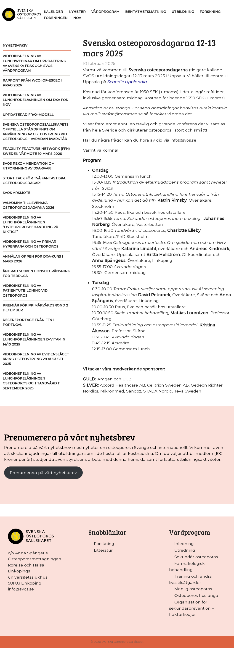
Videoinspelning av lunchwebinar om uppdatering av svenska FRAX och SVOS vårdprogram (34, 63)
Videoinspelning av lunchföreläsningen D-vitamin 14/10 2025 (34, 339)
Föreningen (56, 18)
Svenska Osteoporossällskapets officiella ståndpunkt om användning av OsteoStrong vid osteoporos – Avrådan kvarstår (36, 131)
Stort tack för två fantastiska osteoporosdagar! (34, 180)
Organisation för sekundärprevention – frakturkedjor (191, 608)
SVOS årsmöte (16, 193)
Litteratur (103, 550)
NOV (77, 18)
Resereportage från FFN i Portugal (28, 322)
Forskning (210, 12)
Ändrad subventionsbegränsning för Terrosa (36, 273)
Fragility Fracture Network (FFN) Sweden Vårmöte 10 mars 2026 (36, 151)
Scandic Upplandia (127, 81)
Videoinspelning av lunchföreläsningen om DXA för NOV (35, 100)
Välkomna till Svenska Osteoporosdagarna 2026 (28, 205)
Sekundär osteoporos (196, 556)
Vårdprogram (105, 12)
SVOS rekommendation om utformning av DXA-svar (29, 165)
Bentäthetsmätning (145, 12)
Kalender (53, 12)
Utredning (184, 550)
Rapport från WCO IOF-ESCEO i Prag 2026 (32, 82)
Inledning (184, 543)
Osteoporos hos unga (196, 595)
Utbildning (183, 12)
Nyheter (77, 12)
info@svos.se (21, 589)
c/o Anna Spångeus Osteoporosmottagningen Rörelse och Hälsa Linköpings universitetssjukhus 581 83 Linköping (34, 568)
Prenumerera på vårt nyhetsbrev (43, 472)
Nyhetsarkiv (15, 45)
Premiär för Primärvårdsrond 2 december (35, 307)
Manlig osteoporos (193, 588)
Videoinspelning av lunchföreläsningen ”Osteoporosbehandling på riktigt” (30, 224)
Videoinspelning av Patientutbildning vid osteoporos (25, 290)
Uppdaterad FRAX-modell (28, 115)
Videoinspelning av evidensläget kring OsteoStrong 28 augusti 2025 (36, 359)
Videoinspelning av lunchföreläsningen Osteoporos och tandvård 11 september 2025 (32, 380)
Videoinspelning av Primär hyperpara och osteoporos (30, 244)
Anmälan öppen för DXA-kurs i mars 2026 (33, 258)
